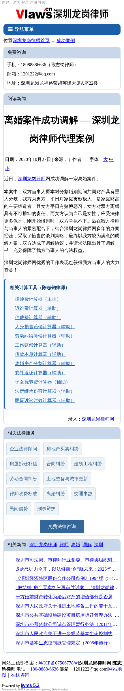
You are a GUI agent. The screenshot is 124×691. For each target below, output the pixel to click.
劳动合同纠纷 (23, 478)
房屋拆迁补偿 (23, 463)
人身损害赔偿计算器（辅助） (45, 326)
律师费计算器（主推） (38, 299)
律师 (64, 544)
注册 (33, 2)
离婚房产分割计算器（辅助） (45, 363)
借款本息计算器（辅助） (40, 354)
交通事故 (83, 493)
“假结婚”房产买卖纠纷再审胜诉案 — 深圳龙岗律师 (67, 587)
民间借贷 (19, 508)
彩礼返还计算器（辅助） (40, 372)
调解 (87, 544)
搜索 (42, 2)
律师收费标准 (23, 493)
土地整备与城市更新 (67, 478)
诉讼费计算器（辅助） (38, 308)
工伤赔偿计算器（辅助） (40, 345)
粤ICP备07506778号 (58, 662)
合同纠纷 (55, 463)
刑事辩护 (46, 508)
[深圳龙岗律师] (62, 14)
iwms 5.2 (30, 685)
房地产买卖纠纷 (62, 448)
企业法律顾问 (23, 448)
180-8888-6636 (44, 669)
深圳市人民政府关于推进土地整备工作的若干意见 (66, 605)
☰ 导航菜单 (21, 29)
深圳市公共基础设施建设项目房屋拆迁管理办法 (64, 615)
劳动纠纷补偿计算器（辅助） (45, 335)
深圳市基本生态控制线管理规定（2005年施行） (64, 642)
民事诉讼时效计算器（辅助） (45, 400)
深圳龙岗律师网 (98, 419)
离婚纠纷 (55, 493)
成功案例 (66, 40)
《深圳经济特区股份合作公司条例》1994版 (59, 578)
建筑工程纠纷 (88, 463)
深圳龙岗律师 (32, 178)
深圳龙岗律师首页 (31, 40)
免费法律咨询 (62, 526)
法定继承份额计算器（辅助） (45, 391)
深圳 (98, 544)
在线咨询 (20, 675)
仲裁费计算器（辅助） (38, 317)
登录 (25, 2)
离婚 (75, 544)
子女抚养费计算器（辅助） (42, 381)
